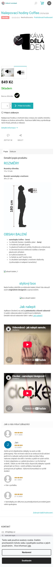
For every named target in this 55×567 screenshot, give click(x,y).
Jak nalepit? (38, 316)
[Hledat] (35, 3)
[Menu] (49, 3)
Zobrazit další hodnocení (42, 513)
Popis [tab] (5, 151)
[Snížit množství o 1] (10, 107)
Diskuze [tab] (13, 151)
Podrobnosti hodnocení (43, 17)
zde (29, 546)
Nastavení (26, 552)
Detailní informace (8, 128)
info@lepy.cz (10, 532)
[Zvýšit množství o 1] (10, 104)
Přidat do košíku (24, 106)
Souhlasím (26, 560)
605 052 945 (10, 536)
